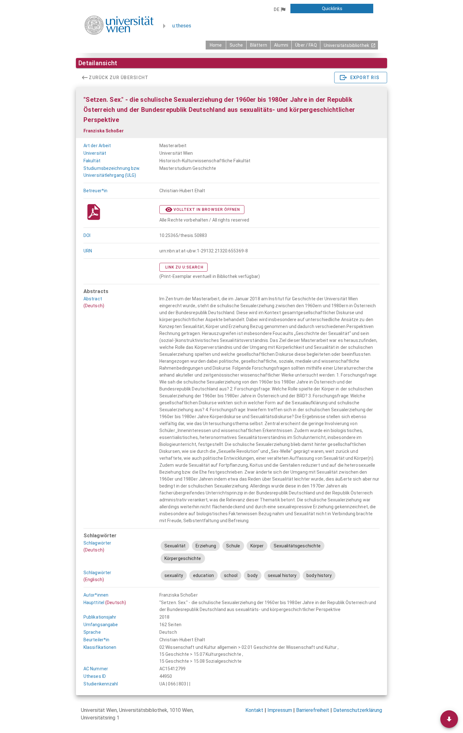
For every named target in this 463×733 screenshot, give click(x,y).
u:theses (181, 26)
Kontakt (254, 710)
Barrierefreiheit (312, 710)
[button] (279, 9)
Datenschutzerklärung (357, 710)
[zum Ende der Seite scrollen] (449, 719)
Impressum (279, 710)
